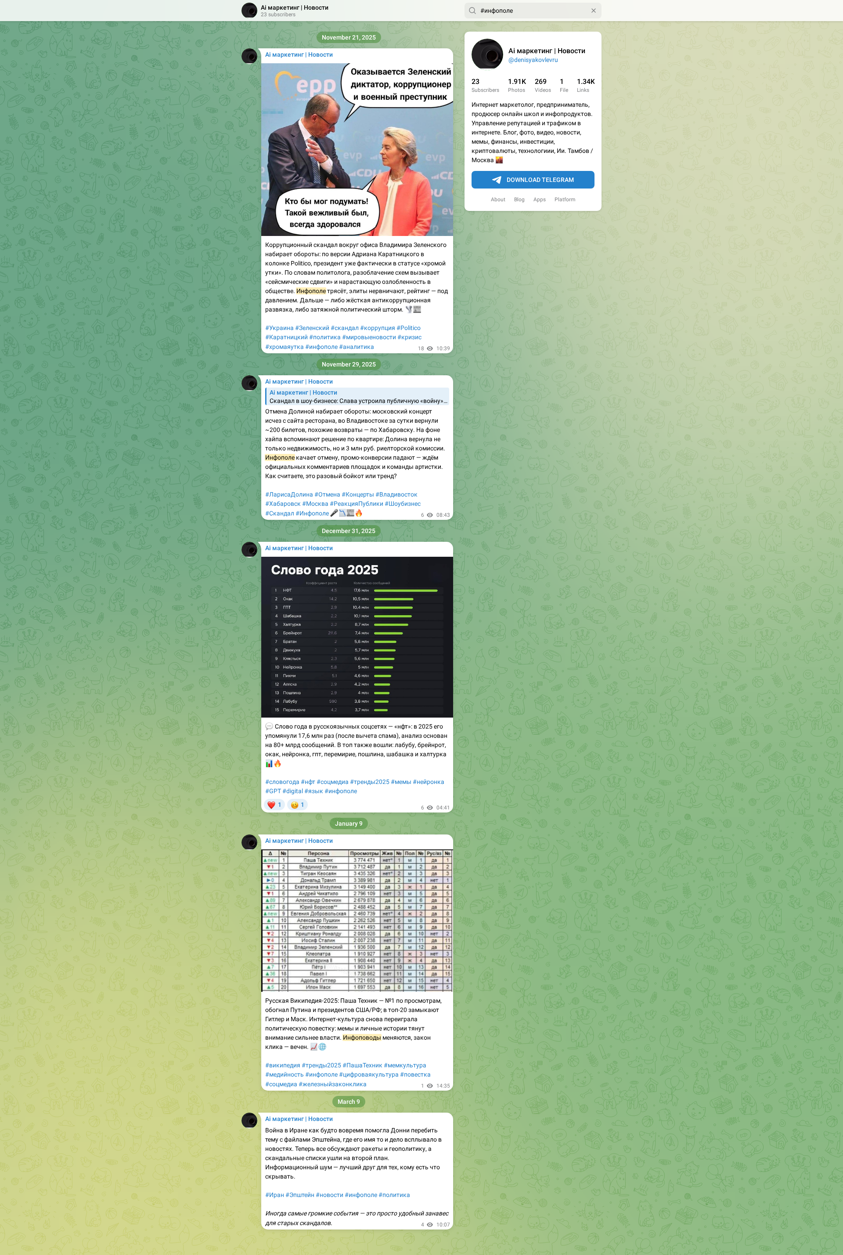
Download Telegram (540, 179)
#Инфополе (312, 513)
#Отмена (327, 494)
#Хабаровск (283, 503)
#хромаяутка (284, 346)
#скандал (345, 327)
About (498, 199)
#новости (329, 1194)
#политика (325, 337)
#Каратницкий (286, 337)
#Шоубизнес (403, 503)
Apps (539, 199)
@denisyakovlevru (533, 59)
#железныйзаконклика (333, 1084)
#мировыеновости (369, 337)
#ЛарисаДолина (289, 494)
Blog (519, 199)
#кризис (409, 337)
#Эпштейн (299, 1194)
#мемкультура (405, 1065)
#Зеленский (312, 327)
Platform (565, 199)
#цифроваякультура (369, 1074)
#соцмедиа (333, 781)
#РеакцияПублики (356, 503)
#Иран (274, 1194)
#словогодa (282, 781)
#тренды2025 (369, 781)
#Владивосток (396, 494)
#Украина (279, 327)
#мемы (401, 781)
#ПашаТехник (362, 1065)
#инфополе (321, 346)
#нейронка (428, 781)
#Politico (408, 327)
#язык (313, 790)
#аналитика (356, 346)
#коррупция (377, 327)
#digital (292, 790)
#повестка (415, 1074)
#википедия (282, 1065)
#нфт (308, 781)
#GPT (273, 790)
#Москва (315, 503)
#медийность (284, 1074)
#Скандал (279, 513)
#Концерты (358, 494)
